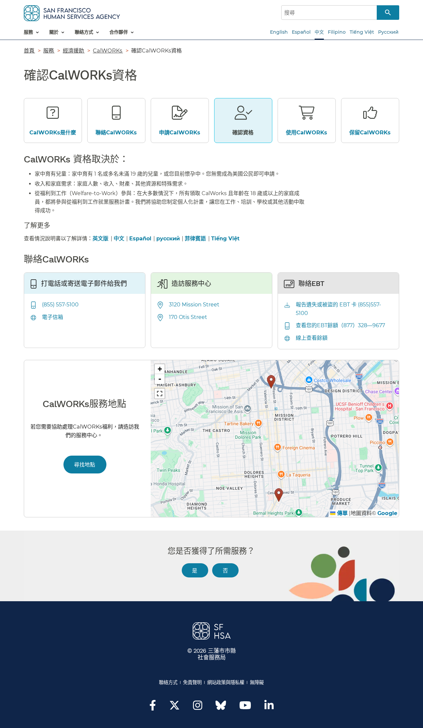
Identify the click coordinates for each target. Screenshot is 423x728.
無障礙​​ (257, 682)
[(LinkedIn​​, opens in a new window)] (269, 707)
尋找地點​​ (85, 464)
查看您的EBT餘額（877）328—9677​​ (341, 325)
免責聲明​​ (192, 682)
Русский (388, 32)
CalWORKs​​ (108, 50)
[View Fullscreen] (160, 394)
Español (301, 32)
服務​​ (49, 50)
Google (387, 513)
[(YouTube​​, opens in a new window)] (245, 707)
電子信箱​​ (53, 317)
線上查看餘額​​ (312, 338)
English (279, 32)
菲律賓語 (196, 238)
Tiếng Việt (362, 32)
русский (168, 238)
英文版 (100, 238)
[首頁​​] (72, 12)
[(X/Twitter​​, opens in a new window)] (174, 707)
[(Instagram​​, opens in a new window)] (197, 707)
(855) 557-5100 (60, 304)
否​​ (225, 570)
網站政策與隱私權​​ (226, 682)
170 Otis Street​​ (188, 317)
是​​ (195, 570)
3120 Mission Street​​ (194, 304)
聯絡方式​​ (168, 682)
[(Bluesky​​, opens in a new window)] (220, 708)
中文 (319, 32)
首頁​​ (29, 50)
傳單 (341, 513)
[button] (271, 382)
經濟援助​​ (74, 50)
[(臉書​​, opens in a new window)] (152, 707)
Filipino (337, 32)
